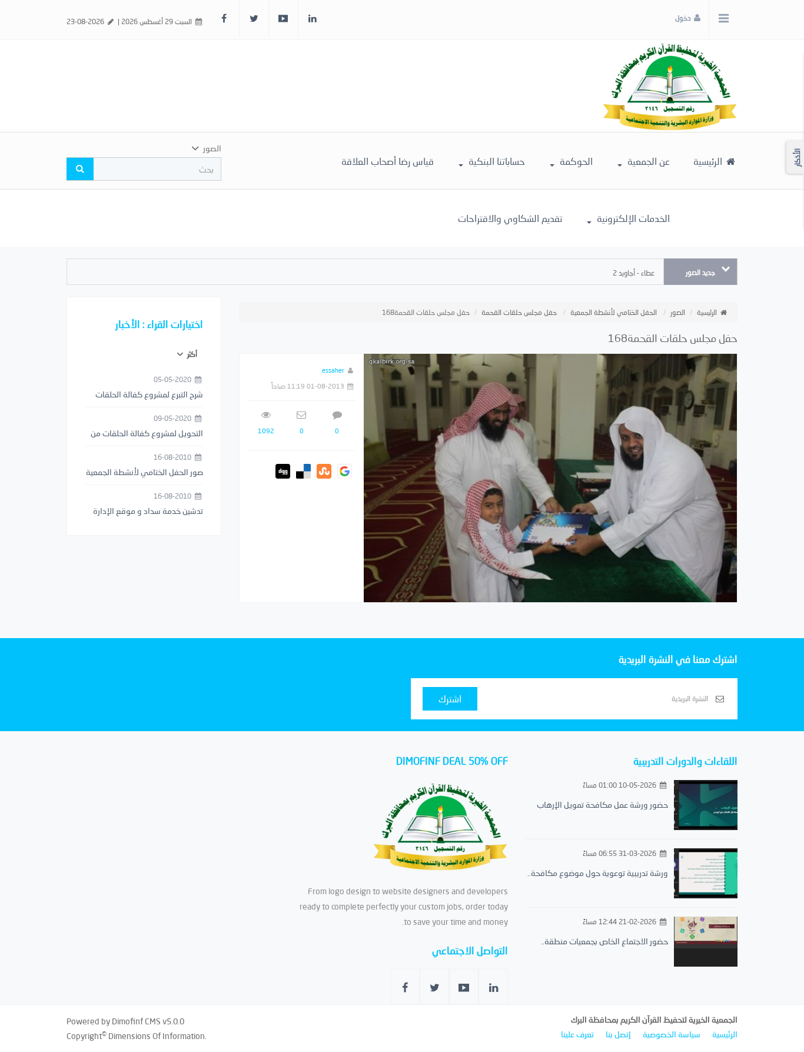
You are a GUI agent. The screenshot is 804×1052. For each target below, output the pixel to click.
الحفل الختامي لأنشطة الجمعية (613, 312)
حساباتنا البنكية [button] (495, 161)
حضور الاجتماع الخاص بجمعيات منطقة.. (604, 941)
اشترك (449, 698)
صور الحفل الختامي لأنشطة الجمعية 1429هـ (144, 473)
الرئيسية (709, 161)
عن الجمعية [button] (647, 161)
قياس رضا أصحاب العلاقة (387, 161)
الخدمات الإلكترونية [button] (632, 218)
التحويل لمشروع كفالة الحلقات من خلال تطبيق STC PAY (147, 434)
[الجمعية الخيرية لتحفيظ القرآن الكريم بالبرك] (669, 85)
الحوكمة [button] (575, 161)
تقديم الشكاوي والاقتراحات (510, 218)
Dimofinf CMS (136, 1021)
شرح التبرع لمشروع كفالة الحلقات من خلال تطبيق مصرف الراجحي (149, 395)
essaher (333, 370)
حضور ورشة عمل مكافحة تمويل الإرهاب (602, 804)
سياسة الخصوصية (671, 1034)
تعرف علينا (577, 1034)
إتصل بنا (618, 1034)
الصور (677, 312)
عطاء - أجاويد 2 (634, 272)
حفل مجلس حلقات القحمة (519, 312)
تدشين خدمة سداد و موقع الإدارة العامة (148, 511)
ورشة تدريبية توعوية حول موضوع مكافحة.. (597, 873)
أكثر (191, 354)
